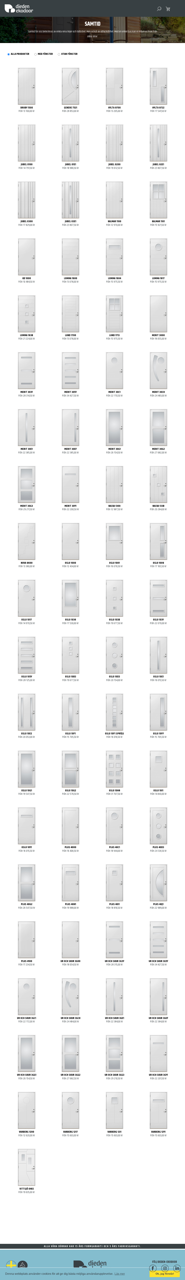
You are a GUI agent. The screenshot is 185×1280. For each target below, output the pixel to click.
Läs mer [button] (120, 1273)
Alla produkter (20, 54)
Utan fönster (69, 54)
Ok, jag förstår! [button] (165, 1273)
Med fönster (45, 54)
